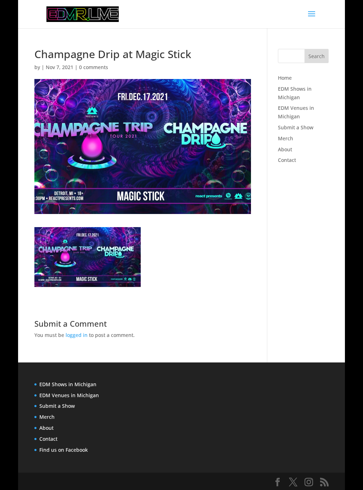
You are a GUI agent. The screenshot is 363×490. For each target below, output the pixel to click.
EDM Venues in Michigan (69, 395)
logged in (77, 335)
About (285, 149)
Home (285, 77)
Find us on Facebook (63, 449)
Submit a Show (295, 127)
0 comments (93, 67)
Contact (287, 160)
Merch (285, 138)
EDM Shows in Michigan (67, 384)
